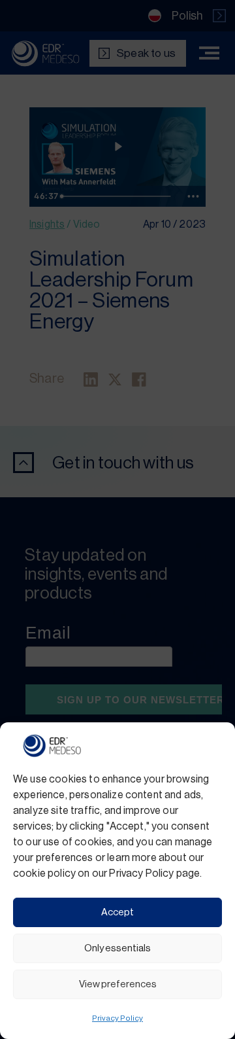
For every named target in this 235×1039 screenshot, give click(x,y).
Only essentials (117, 948)
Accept (117, 912)
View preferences (118, 984)
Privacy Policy (117, 1018)
